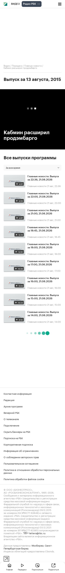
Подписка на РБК (13, 438)
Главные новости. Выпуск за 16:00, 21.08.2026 (43, 280)
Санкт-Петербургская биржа (28, 546)
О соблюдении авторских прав (21, 457)
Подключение (11, 425)
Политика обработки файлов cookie (24, 479)
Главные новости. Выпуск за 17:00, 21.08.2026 (43, 263)
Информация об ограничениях (21, 450)
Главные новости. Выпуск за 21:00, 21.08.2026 (43, 212)
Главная (9, 569)
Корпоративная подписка (18, 444)
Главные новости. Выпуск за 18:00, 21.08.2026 (43, 246)
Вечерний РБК (12, 412)
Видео (15, 4)
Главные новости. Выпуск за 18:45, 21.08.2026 (43, 229)
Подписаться (37, 569)
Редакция (9, 400)
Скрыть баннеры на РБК (17, 431)
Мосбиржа (38, 545)
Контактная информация (18, 393)
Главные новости (33, 65)
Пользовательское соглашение (21, 463)
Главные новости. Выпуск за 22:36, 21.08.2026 (43, 178)
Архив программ (13, 406)
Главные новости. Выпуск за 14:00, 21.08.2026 (43, 314)
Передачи (17, 65)
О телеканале (11, 419)
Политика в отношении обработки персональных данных (32, 471)
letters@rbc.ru (37, 533)
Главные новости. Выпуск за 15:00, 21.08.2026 (43, 297)
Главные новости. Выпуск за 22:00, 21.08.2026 (43, 195)
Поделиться (53, 569)
